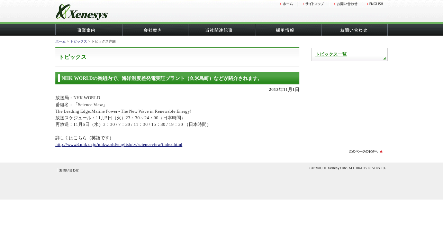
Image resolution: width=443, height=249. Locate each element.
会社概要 (155, 30)
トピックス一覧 (331, 54)
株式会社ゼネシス (100, 13)
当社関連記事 (221, 30)
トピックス (78, 41)
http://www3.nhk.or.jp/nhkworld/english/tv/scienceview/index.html (118, 144)
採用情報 (288, 30)
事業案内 (88, 30)
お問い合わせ (354, 30)
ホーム (60, 41)
